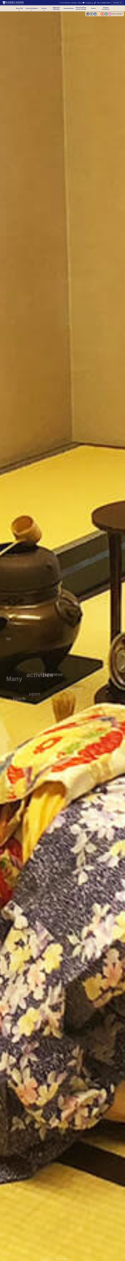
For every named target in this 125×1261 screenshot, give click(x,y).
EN (91, 14)
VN (109, 14)
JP (87, 14)
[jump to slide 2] (60, 1258)
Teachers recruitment (105, 8)
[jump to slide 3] (63, 1258)
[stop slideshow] (66, 1258)
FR (95, 14)
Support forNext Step (56, 8)
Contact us (117, 2)
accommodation (69, 8)
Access (93, 8)
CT (102, 14)
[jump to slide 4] (65, 1258)
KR (106, 14)
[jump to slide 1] (58, 1258)
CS (98, 14)
